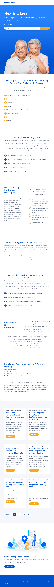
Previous (7, 514)
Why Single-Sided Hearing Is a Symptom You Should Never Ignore (25, 293)
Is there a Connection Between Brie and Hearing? (27, 348)
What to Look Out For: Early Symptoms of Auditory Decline (38, 451)
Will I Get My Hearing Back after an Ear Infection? (20, 297)
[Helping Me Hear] (10, 2)
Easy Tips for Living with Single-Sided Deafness (20, 306)
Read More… (11, 436)
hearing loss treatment (24, 391)
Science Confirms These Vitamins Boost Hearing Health (27, 340)
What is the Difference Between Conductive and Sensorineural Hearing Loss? (27, 160)
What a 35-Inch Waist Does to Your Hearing (19, 164)
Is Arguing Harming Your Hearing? (16, 168)
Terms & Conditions (13, 581)
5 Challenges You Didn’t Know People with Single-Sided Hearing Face (25, 301)
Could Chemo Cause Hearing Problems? (18, 172)
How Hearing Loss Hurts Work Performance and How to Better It (38, 416)
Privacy (5, 581)
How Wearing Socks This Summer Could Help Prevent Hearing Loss (27, 342)
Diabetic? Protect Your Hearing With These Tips (27, 344)
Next (29, 514)
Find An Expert (9, 567)
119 (24, 514)
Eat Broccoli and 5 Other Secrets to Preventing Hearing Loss (27, 346)
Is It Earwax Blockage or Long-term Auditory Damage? (15, 484)
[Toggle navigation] (48, 2)
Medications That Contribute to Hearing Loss (19, 156)
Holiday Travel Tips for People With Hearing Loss (38, 484)
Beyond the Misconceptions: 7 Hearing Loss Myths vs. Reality (15, 416)
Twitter (48, 581)
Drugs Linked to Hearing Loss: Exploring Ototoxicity (14, 451)
